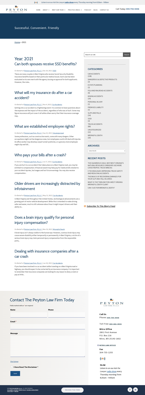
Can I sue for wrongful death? (101, 188)
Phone (50, 310)
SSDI (54, 71)
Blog (96, 10)
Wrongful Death (59, 229)
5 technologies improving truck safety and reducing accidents (105, 172)
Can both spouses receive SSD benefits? (46, 64)
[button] (143, 379)
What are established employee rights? (45, 126)
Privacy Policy (22, 390)
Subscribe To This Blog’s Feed (101, 206)
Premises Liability (95, 107)
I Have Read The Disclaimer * (26, 367)
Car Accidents (57, 104)
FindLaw (16, 391)
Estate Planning (95, 85)
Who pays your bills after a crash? (40, 155)
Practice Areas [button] (74, 10)
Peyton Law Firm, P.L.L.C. (33, 71)
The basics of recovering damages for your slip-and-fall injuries (104, 177)
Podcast (87, 10)
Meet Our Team (58, 10)
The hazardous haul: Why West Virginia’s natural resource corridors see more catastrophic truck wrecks (106, 165)
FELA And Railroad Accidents (100, 90)
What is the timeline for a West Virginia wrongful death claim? (105, 183)
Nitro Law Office (107, 345)
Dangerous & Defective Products (102, 79)
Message (14, 333)
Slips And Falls (94, 113)
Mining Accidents (95, 96)
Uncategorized (58, 133)
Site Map (15, 390)
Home (38, 10)
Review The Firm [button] (72, 390)
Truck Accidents (95, 124)
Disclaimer (14, 361)
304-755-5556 (132, 9)
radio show (69, 2)
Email (13, 321)
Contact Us (104, 10)
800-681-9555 (115, 324)
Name (12, 310)
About (45, 10)
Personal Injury (95, 102)
